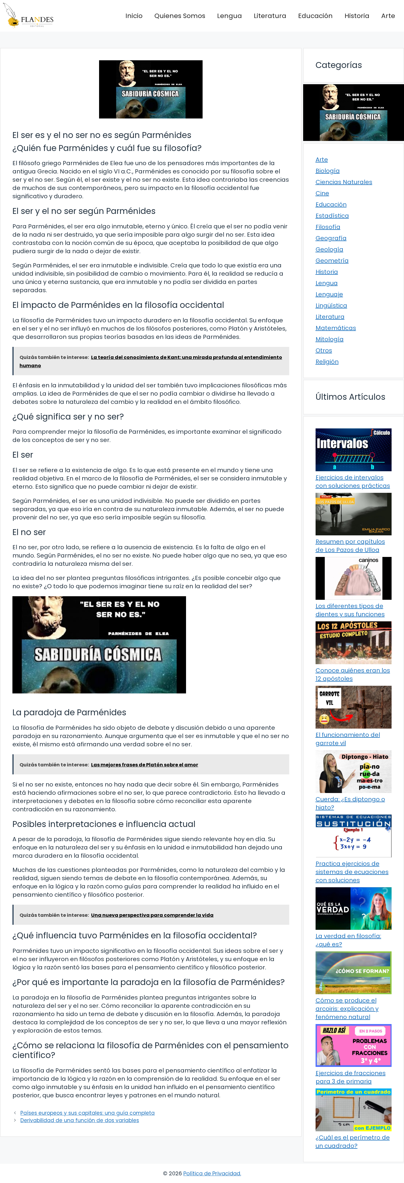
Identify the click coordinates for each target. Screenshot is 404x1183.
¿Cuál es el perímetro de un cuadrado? (353, 1141)
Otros (324, 350)
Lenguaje (329, 294)
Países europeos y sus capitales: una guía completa (87, 1113)
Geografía (331, 238)
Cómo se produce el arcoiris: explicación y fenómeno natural (347, 1008)
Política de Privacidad (211, 1173)
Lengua (229, 15)
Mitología (330, 339)
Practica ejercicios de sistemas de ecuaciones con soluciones (352, 871)
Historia (357, 15)
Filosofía (328, 227)
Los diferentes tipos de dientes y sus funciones (350, 610)
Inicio (134, 15)
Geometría (332, 260)
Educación (315, 15)
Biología (328, 171)
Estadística (332, 216)
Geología (329, 249)
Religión (327, 362)
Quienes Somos (179, 15)
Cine (322, 193)
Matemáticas (336, 328)
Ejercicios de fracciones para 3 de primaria (351, 1077)
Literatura (270, 15)
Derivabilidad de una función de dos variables (79, 1120)
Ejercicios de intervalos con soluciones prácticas (353, 481)
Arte (388, 15)
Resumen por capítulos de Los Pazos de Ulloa (350, 545)
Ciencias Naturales (344, 182)
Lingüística (331, 305)
